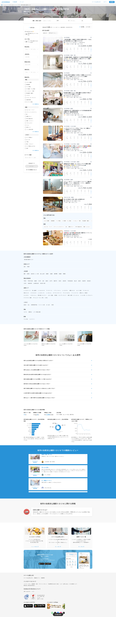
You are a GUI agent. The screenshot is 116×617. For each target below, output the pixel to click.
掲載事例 (43, 577)
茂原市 (79, 280)
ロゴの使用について (73, 583)
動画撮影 (52, 220)
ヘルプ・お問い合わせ (64, 583)
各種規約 (33, 583)
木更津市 (64, 280)
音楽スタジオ (26, 292)
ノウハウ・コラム (27, 583)
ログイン (105, 1)
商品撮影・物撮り (85, 220)
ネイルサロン (26, 295)
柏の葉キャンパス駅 (35, 273)
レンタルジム (48, 292)
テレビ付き (26, 319)
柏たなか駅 (42, 273)
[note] (64, 613)
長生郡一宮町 (42, 283)
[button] (58, 361)
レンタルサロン (65, 290)
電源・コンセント (86, 226)
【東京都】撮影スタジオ (28, 259)
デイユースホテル (66, 292)
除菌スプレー (71, 226)
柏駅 (24, 273)
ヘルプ (22, 1)
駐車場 (56, 295)
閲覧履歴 (15, 1)
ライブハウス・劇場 (27, 297)
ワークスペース (49, 290)
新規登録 (112, 1)
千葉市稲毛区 (70, 280)
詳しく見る (57, 546)
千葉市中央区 (30, 280)
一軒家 (52, 304)
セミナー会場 (78, 290)
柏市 (43, 280)
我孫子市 (55, 280)
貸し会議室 (34, 290)
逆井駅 (28, 273)
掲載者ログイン (37, 577)
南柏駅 (47, 273)
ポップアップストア (62, 295)
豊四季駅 (55, 273)
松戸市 (51, 280)
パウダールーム (33, 295)
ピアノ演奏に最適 (36, 311)
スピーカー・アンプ (48, 226)
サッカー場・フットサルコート (86, 295)
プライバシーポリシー (43, 583)
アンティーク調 (42, 304)
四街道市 (89, 280)
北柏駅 (51, 273)
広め (28, 304)
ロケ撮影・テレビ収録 (66, 220)
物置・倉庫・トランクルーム (73, 295)
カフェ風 (47, 304)
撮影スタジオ (72, 290)
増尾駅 (64, 273)
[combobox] (63, 20)
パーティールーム (57, 290)
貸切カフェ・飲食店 (83, 292)
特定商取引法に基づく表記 (53, 583)
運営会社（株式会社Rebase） (29, 585)
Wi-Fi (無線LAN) (78, 226)
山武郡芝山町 (36, 283)
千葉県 (28, 266)
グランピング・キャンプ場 (38, 297)
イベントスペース (74, 292)
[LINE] (52, 613)
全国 (24, 266)
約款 (37, 583)
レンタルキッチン (41, 292)
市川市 (39, 280)
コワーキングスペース (57, 292)
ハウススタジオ (33, 292)
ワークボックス (86, 290)
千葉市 (25, 280)
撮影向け (30, 311)
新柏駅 (60, 273)
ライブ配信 (58, 220)
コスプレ (25, 311)
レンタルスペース (27, 290)
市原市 (60, 280)
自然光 (44, 33)
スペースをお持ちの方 (96, 1)
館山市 (75, 280)
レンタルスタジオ (41, 290)
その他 (46, 297)
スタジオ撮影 (46, 220)
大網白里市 (30, 283)
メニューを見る (34, 546)
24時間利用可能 (34, 304)
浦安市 (47, 280)
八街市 (25, 283)
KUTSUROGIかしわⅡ (35, 466)
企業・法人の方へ (27, 591)
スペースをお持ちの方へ (28, 577)
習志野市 (84, 280)
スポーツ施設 (50, 295)
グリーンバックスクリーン (59, 226)
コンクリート (32, 319)
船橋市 (35, 280)
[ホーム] (6, 2)
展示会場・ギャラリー (42, 295)
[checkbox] (25, 82)
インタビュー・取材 (77, 220)
